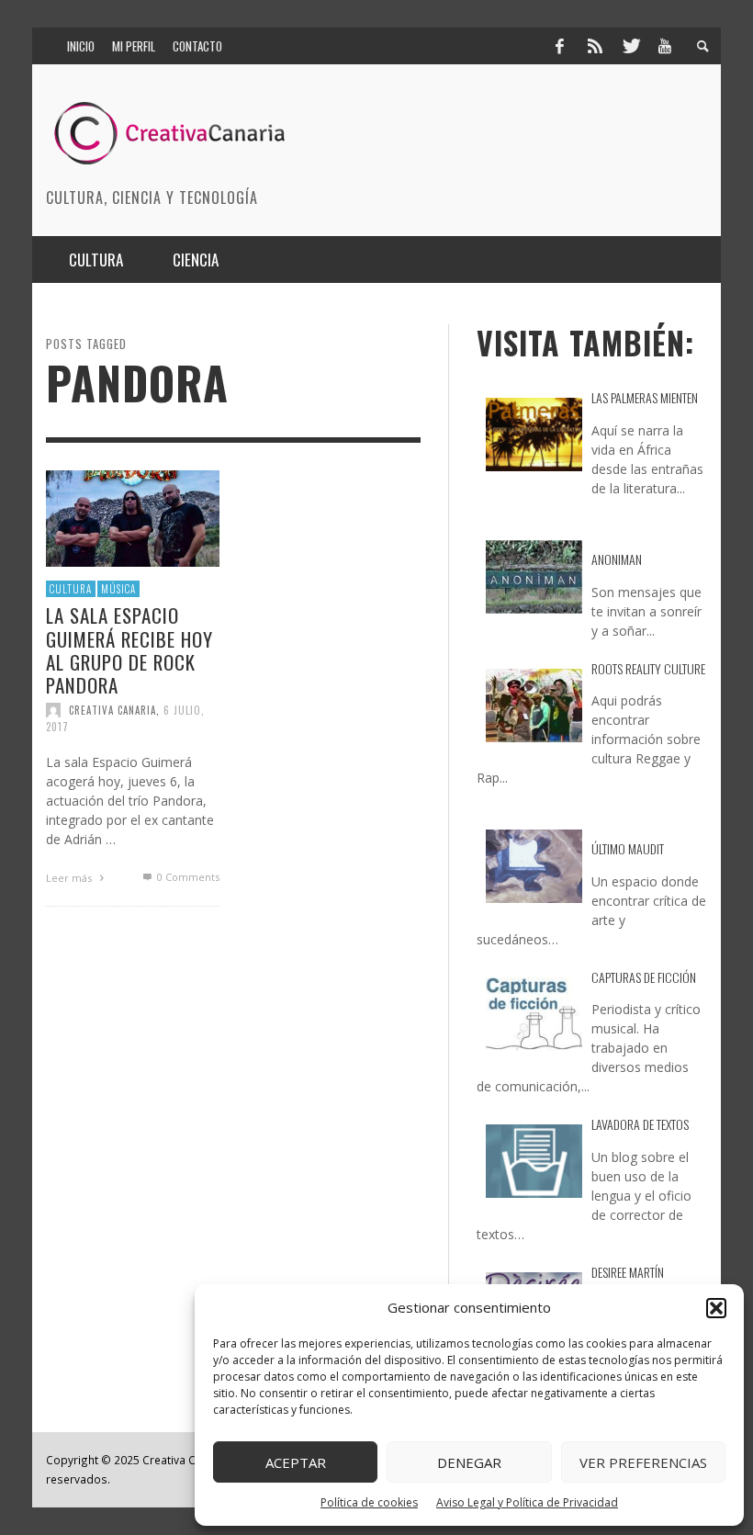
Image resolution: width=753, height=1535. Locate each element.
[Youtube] (664, 46)
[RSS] (595, 46)
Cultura (71, 588)
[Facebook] (559, 46)
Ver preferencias (643, 1462)
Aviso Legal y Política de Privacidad (527, 1502)
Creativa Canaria (112, 710)
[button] (716, 1308)
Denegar (469, 1462)
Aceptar (295, 1462)
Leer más (70, 878)
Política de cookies (369, 1502)
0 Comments (186, 877)
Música (118, 588)
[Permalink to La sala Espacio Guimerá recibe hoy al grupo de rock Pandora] (132, 516)
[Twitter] (630, 46)
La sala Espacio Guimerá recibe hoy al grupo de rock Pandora (129, 650)
